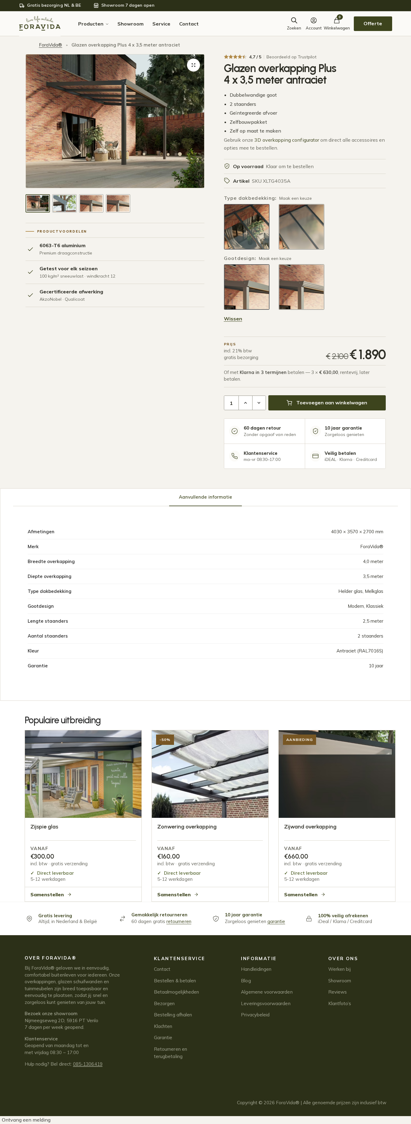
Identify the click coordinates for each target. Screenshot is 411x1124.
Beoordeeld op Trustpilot (291, 57)
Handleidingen (256, 969)
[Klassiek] (301, 287)
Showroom (339, 981)
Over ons (343, 958)
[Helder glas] (247, 227)
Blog (246, 981)
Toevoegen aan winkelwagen (331, 402)
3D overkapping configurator (286, 140)
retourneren (178, 921)
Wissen (233, 319)
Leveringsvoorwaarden (265, 1003)
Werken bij (339, 969)
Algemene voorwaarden (266, 992)
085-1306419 (88, 1064)
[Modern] (247, 287)
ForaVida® (50, 45)
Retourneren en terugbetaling (170, 1052)
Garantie (163, 1037)
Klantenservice (179, 958)
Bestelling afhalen (173, 1015)
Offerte (373, 23)
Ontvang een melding (26, 1120)
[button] (193, 65)
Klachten (163, 1026)
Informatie (259, 958)
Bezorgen (164, 1003)
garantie (276, 921)
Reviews (337, 992)
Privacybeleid (255, 1015)
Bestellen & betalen (175, 981)
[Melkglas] (301, 227)
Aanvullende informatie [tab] (205, 497)
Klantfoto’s (339, 1003)
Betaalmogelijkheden (176, 992)
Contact (162, 969)
